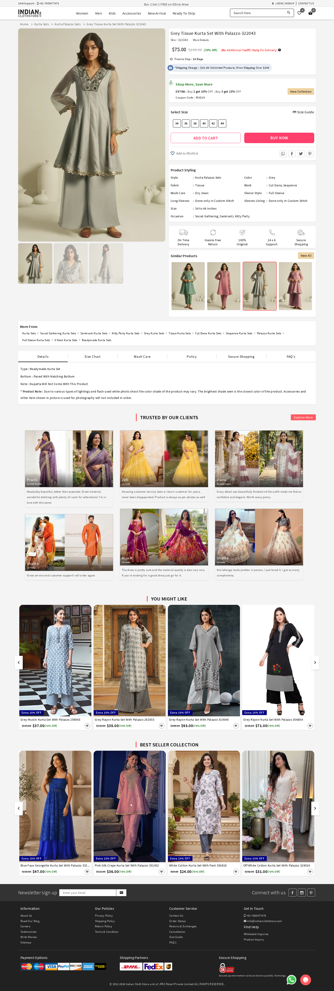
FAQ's (291, 356)
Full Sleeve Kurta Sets (36, 340)
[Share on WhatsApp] (283, 153)
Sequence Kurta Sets (239, 333)
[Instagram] (302, 893)
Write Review (28, 937)
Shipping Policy (105, 921)
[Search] (289, 13)
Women (82, 13)
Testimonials (28, 932)
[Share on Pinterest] (310, 153)
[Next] (161, 133)
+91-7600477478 (256, 915)
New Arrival (157, 13)
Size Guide (305, 112)
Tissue (199, 185)
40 (204, 123)
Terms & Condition (107, 932)
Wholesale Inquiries (256, 934)
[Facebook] (293, 893)
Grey (272, 177)
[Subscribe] (121, 892)
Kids (112, 13)
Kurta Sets (29, 333)
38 (195, 123)
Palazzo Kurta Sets (269, 333)
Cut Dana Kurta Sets (208, 333)
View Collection (301, 91)
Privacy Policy (104, 915)
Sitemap (25, 942)
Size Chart (93, 356)
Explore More (303, 417)
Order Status (177, 921)
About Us (26, 915)
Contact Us (306, 3)
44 (222, 123)
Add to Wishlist (186, 153)
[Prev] (22, 133)
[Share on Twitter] (301, 153)
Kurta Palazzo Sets (208, 177)
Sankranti (226, 216)
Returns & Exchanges (183, 926)
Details (43, 356)
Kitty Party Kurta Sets (126, 333)
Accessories (131, 13)
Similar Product (80, 725)
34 (177, 123)
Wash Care (142, 356)
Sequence (290, 185)
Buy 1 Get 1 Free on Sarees (162, 4)
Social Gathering (206, 216)
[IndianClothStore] (29, 13)
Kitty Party (242, 216)
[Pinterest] (311, 893)
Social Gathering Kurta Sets (58, 333)
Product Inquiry (254, 939)
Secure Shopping (241, 356)
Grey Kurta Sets (154, 333)
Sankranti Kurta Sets (93, 333)
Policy (192, 356)
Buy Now (279, 137)
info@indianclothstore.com (264, 921)
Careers (25, 926)
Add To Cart (205, 138)
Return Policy (103, 926)
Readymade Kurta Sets (96, 340)
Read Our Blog (30, 921)
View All (306, 255)
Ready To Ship (184, 13)
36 (186, 123)
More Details (201, 40)
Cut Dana (275, 185)
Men (98, 13)
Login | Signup (284, 3)
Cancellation (177, 932)
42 (213, 123)
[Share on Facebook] (292, 153)
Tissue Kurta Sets (180, 333)
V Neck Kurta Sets (66, 340)
